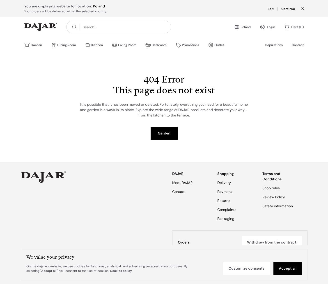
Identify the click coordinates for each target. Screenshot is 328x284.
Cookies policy (121, 271)
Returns (223, 200)
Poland (246, 27)
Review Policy (273, 197)
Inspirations (274, 45)
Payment (224, 191)
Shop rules (271, 188)
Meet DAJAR (182, 182)
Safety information (277, 206)
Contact (298, 45)
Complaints (226, 209)
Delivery (224, 182)
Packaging (225, 218)
